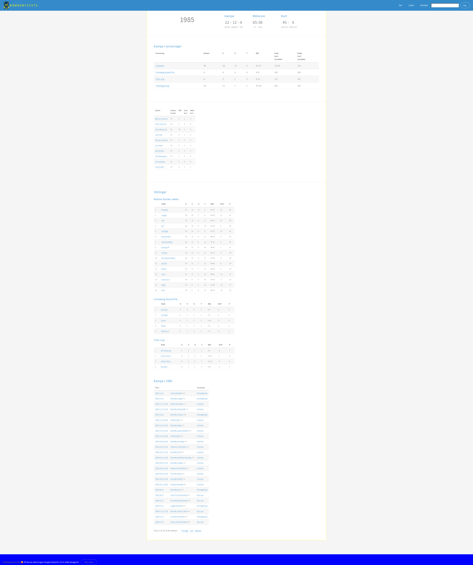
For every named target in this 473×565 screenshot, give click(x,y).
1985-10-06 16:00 (161, 441)
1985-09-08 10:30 (161, 463)
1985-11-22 (159, 398)
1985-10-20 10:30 (161, 431)
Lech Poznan (166, 356)
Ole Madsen (159, 151)
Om (400, 5)
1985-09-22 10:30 (161, 452)
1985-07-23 (159, 506)
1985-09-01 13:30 (161, 468)
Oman (172, 393)
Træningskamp (162, 85)
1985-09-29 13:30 (161, 447)
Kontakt (424, 5)
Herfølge (164, 231)
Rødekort (192, 111)
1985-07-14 (159, 517)
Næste (198, 530)
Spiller (157, 110)
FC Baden (174, 517)
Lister (411, 5)
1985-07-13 (159, 522)
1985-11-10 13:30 (161, 409)
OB (162, 226)
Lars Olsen (159, 145)
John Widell (159, 167)
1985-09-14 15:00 (161, 457)
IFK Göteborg (166, 350)
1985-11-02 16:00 (161, 420)
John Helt (158, 135)
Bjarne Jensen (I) (161, 119)
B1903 (163, 269)
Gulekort (186, 111)
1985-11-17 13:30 (161, 404)
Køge (163, 285)
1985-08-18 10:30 (161, 479)
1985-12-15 (159, 393)
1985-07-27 (159, 500)
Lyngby (164, 215)
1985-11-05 (159, 414)
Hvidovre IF (165, 279)
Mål (180, 110)
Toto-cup (159, 79)
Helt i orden (88, 562)
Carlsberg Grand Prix (164, 72)
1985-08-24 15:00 (161, 474)
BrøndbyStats (24, 5)
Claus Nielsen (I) (161, 129)
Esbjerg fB (165, 247)
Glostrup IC (165, 331)
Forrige (185, 530)
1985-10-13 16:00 (161, 436)
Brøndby (164, 210)
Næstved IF (174, 468)
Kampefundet (173, 111)
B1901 (163, 326)
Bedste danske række (166, 199)
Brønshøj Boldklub (168, 258)
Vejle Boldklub (166, 242)
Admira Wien (165, 361)
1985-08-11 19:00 (161, 484)
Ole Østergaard (161, 156)
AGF (162, 220)
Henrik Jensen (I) (161, 140)
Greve (163, 320)
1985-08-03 (159, 495)
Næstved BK (165, 236)
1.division (159, 65)
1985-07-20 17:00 (161, 511)
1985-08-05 (159, 490)
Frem (163, 274)
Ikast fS (164, 263)
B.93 (163, 290)
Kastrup (164, 253)
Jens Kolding (160, 162)
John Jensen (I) (160, 124)
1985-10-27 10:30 (161, 425)
